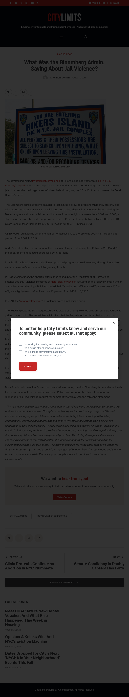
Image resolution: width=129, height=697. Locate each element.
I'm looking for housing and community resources (50, 344)
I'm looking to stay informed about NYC (45, 351)
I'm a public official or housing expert (43, 347)
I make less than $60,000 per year (42, 355)
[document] (64, 348)
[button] (113, 323)
